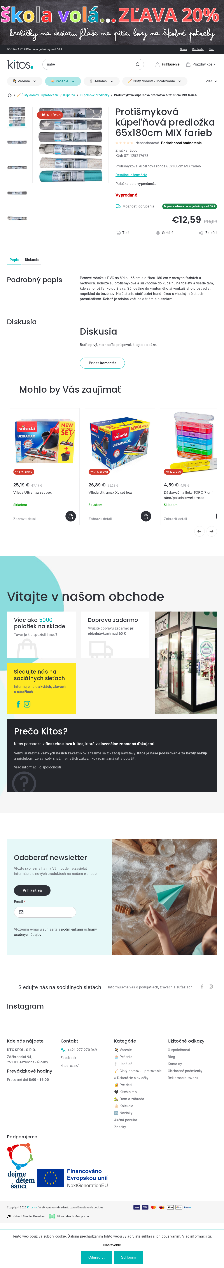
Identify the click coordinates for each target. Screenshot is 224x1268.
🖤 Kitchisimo (125, 1092)
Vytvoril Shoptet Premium (29, 1216)
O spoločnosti (179, 1050)
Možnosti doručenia (138, 206)
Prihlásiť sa (32, 890)
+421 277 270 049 (82, 1050)
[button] (44, 516)
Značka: (126, 150)
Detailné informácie (131, 175)
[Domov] (9, 95)
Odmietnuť (96, 1257)
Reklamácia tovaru (183, 1078)
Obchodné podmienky (185, 1071)
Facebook (68, 1058)
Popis (14, 260)
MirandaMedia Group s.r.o (73, 1216)
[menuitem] (24, 81)
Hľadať (137, 64)
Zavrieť (141, 238)
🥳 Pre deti (123, 1085)
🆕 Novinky (123, 1113)
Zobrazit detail (25, 519)
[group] (45, 466)
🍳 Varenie (123, 1050)
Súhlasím (128, 1257)
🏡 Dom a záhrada (129, 1099)
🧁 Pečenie (123, 1057)
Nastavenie (112, 1245)
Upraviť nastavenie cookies (86, 1207)
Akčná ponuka (125, 1120)
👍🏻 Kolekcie (123, 1106)
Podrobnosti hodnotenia (181, 143)
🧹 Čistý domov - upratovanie (138, 1071)
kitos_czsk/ (70, 1066)
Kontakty (198, 49)
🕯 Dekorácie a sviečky (131, 1078)
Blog (211, 49)
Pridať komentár (102, 363)
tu (209, 1236)
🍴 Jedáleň (123, 1064)
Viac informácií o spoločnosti (37, 767)
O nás (183, 49)
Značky (120, 1127)
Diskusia (32, 260)
